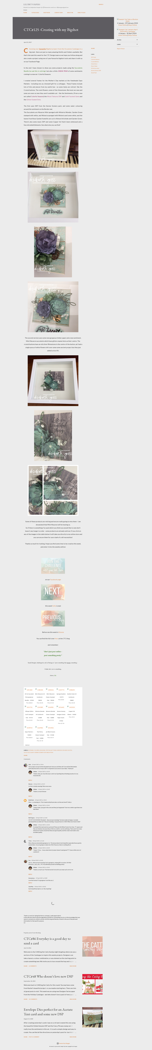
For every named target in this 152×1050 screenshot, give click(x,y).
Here (56, 638)
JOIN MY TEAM (58, 12)
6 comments (32, 966)
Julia (29, 764)
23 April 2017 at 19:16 (37, 764)
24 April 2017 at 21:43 (44, 824)
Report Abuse (121, 48)
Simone (61, 632)
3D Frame (93, 57)
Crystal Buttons (95, 61)
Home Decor (94, 64)
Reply (30, 780)
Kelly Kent (31, 800)
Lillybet (35, 771)
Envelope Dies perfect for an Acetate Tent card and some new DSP (48, 1011)
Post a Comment (34, 1037)
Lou (29, 860)
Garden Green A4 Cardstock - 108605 (71, 697)
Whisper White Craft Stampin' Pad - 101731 (29, 714)
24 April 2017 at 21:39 (44, 771)
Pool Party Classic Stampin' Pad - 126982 (39, 735)
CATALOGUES (35, 12)
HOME (25, 12)
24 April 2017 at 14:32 (37, 860)
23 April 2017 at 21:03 (41, 817)
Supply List (27, 745)
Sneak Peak (94, 72)
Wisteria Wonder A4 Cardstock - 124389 (39, 714)
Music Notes (94, 66)
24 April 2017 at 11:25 (38, 841)
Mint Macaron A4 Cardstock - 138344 (40, 697)
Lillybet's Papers (31, 4)
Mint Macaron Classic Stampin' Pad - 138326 (50, 697)
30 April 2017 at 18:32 (40, 886)
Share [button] (93, 48)
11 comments (33, 999)
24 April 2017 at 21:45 (44, 867)
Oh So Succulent (95, 68)
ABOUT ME (70, 12)
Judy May (30, 886)
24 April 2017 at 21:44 (44, 848)
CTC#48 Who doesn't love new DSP (48, 976)
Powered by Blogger (64, 1043)
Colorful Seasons (95, 59)
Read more (73, 966)
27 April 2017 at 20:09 (41, 878)
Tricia (30, 841)
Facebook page (55, 579)
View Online (122, 25)
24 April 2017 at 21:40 (44, 789)
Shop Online (132, 25)
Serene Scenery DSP (96, 70)
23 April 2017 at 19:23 (40, 800)
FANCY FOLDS (81, 12)
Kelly (54, 606)
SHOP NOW (46, 12)
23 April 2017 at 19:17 (39, 784)
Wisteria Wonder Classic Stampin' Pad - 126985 (50, 714)
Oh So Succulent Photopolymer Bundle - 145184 (29, 697)
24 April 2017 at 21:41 (44, 805)
